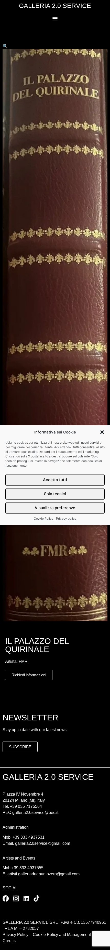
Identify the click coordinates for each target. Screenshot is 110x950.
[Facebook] (6, 898)
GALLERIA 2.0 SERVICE (55, 5)
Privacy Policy (15, 934)
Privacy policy (66, 518)
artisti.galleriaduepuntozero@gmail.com (43, 874)
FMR (23, 661)
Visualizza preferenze (55, 507)
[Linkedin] (26, 898)
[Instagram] (16, 898)
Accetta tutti (55, 479)
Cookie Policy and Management (61, 934)
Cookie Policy (43, 518)
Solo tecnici (55, 493)
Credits (9, 941)
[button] (102, 432)
